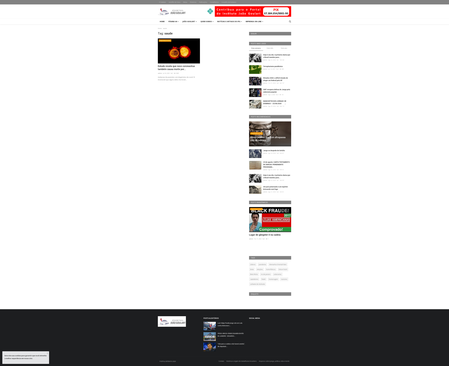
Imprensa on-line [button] (254, 21)
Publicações (203, 2)
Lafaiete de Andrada (257, 284)
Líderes (252, 264)
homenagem (273, 279)
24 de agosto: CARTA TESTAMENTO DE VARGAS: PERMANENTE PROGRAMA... (276, 164)
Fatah (264, 279)
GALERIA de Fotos (174, 2)
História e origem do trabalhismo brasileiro (241, 361)
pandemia (262, 264)
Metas (185, 2)
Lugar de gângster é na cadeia (265, 234)
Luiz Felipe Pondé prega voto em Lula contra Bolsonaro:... (230, 324)
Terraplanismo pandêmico (273, 66)
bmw (252, 269)
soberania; (277, 274)
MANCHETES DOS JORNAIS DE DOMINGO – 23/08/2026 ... (274, 102)
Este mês (270, 48)
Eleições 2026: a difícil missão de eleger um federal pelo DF (275, 79)
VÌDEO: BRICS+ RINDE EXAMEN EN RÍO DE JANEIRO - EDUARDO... (231, 335)
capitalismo (254, 279)
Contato (221, 361)
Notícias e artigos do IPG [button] (229, 21)
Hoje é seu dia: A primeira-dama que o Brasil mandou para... (276, 56)
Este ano (284, 48)
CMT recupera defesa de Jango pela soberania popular (276, 91)
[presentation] (282, 211)
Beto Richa (254, 274)
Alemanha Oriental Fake (277, 264)
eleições (260, 269)
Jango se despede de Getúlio (274, 150)
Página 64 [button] (172, 21)
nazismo (284, 279)
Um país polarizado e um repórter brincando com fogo (275, 188)
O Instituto (162, 2)
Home (162, 21)
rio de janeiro (265, 274)
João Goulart (189, 21)
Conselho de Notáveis (228, 2)
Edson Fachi (283, 269)
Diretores (193, 2)
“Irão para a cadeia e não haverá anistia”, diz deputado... (231, 345)
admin (160, 73)
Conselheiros (214, 2)
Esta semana (256, 48)
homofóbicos (270, 269)
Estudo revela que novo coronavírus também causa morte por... (176, 68)
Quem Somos (206, 21)
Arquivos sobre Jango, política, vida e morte (274, 361)
